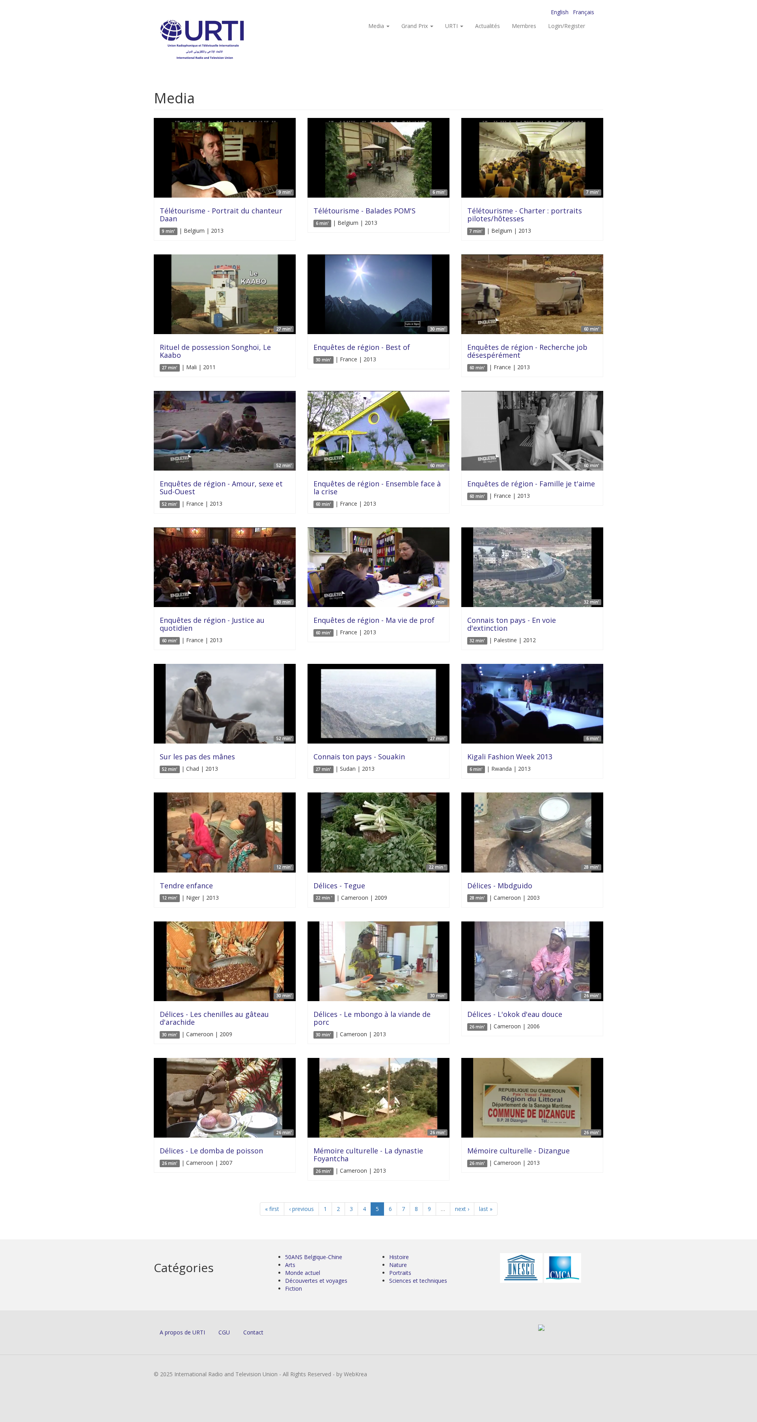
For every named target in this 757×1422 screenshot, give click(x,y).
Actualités (487, 26)
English (560, 12)
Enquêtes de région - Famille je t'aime (531, 483)
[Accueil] (218, 39)
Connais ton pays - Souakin (359, 756)
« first (272, 1209)
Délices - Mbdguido (499, 885)
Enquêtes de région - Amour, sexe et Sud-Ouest (221, 487)
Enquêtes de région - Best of (361, 347)
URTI (452, 26)
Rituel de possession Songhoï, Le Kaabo (215, 351)
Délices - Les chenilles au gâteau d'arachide (214, 1018)
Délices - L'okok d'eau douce (514, 1014)
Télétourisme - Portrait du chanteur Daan (221, 214)
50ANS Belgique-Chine (313, 1257)
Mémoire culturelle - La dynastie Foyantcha (368, 1154)
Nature (398, 1265)
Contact (253, 1332)
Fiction (293, 1288)
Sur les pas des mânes (197, 756)
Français (583, 12)
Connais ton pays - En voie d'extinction (511, 624)
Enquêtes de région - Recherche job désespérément (527, 351)
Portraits (400, 1272)
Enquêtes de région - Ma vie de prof (373, 620)
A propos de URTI (182, 1332)
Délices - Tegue (339, 885)
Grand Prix (415, 26)
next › (462, 1209)
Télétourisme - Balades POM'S (364, 210)
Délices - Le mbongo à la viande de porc (372, 1018)
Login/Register (566, 26)
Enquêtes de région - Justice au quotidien (212, 624)
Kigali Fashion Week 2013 (509, 756)
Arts (290, 1265)
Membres (524, 26)
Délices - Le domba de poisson (211, 1150)
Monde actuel (302, 1272)
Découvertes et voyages (316, 1280)
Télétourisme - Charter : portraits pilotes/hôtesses (524, 214)
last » (485, 1209)
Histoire (399, 1257)
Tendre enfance (186, 885)
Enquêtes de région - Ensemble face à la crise (377, 487)
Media (377, 26)
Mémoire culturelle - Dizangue (518, 1150)
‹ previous (301, 1209)
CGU (224, 1332)
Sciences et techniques (418, 1280)
